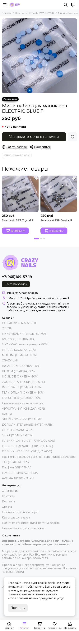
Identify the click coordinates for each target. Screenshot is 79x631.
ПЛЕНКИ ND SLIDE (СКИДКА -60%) (27, 451)
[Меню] (5, 5)
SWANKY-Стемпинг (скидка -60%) (25, 344)
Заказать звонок (16, 284)
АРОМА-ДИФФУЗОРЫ (18, 478)
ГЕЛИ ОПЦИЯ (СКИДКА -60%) (23, 392)
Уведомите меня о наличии (34, 137)
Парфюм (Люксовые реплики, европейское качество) (39, 456)
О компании (10, 490)
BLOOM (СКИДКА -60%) (18, 371)
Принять (18, 608)
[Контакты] (73, 5)
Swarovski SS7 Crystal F (17, 220)
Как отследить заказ (16, 517)
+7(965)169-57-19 (17, 277)
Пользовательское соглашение (23, 528)
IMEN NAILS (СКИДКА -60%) (22, 387)
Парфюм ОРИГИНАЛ (17, 467)
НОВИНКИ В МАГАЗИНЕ (19, 323)
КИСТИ (7, 414)
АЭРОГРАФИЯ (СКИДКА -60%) (23, 408)
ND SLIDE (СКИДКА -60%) (20, 376)
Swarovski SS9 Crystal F (56, 220)
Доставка (8, 501)
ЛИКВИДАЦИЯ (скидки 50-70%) (24, 333)
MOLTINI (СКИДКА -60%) (19, 355)
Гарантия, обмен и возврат (20, 512)
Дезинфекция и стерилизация (23, 403)
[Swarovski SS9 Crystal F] (58, 194)
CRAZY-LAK (10, 360)
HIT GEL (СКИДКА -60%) (19, 350)
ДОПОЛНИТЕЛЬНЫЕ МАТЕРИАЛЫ (27, 424)
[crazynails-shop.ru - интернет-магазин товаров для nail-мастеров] (15, 4)
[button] (36, 238)
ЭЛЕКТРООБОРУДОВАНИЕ (22, 419)
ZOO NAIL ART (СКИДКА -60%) (23, 382)
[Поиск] (65, 5)
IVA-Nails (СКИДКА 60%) (18, 339)
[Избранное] (72, 136)
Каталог (20, 12)
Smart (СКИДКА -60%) (17, 435)
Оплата (7, 507)
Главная (7, 12)
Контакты (8, 496)
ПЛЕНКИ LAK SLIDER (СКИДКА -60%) (28, 440)
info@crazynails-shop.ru (22, 293)
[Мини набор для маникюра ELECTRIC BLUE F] (39, 55)
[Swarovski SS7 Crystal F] (20, 194)
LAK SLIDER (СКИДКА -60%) (21, 398)
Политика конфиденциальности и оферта (31, 523)
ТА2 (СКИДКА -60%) (16, 462)
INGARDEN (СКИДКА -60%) (21, 366)
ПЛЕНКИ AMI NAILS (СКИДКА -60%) (27, 446)
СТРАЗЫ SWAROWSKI (41, 12)
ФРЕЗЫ (7, 328)
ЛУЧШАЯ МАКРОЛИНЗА (20, 473)
